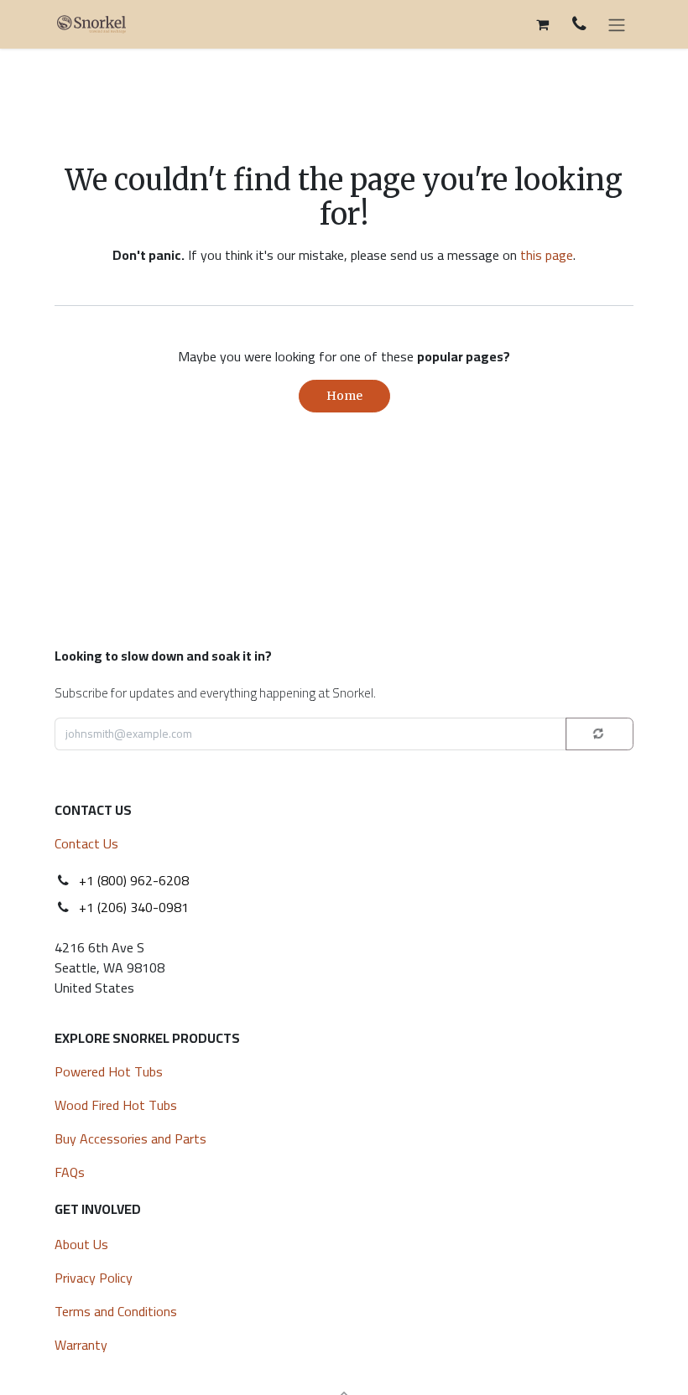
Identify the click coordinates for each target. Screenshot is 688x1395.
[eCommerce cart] (542, 24)
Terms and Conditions (116, 1311)
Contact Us (86, 843)
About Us (81, 1244)
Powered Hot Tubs (110, 1071)
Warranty (81, 1344)
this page (546, 254)
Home (344, 395)
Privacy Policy (94, 1277)
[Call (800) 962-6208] (579, 23)
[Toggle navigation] (616, 24)
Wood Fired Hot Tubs (117, 1105)
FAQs (70, 1172)
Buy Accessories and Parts (130, 1138)
